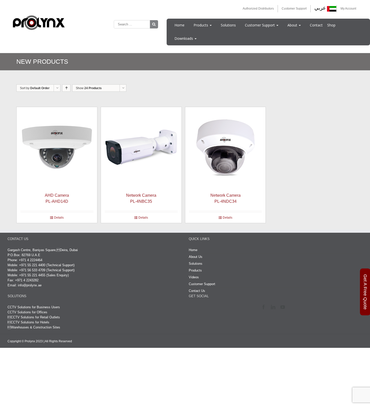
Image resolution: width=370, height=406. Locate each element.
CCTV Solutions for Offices (27, 340)
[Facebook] (264, 335)
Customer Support (294, 8)
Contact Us (197, 319)
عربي (320, 8)
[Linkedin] (274, 335)
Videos (194, 305)
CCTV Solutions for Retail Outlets (35, 345)
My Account (348, 8)
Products (201, 25)
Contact (316, 25)
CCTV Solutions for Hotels (28, 350)
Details (73, 246)
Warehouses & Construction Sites (35, 355)
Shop (331, 25)
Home (179, 25)
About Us (195, 285)
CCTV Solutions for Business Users (34, 335)
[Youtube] (283, 335)
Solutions (228, 25)
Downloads (184, 38)
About (292, 25)
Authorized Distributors (258, 8)
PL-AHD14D (71, 226)
